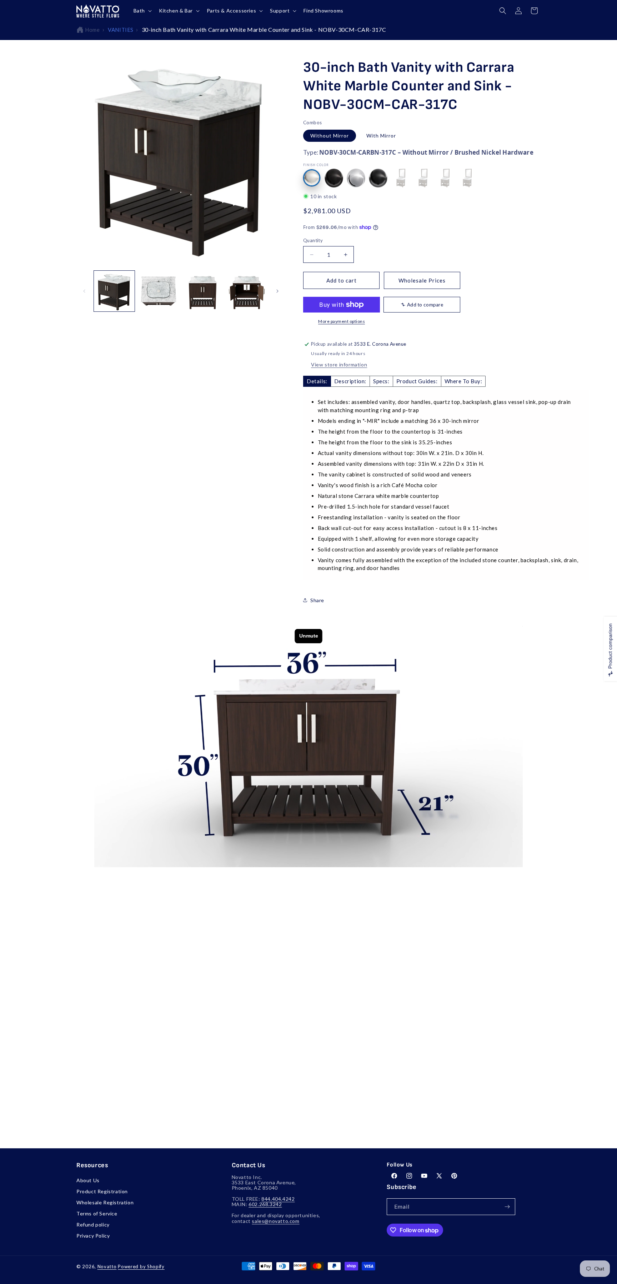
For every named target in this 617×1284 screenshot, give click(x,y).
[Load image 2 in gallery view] (158, 291)
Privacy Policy (93, 1236)
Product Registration (102, 1191)
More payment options (341, 321)
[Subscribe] (507, 1206)
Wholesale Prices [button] (422, 280)
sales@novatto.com (275, 1221)
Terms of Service (96, 1213)
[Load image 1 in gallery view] (114, 291)
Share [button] (317, 600)
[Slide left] (84, 291)
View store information (339, 364)
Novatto (107, 1266)
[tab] (317, 381)
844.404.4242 (278, 1199)
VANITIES (121, 29)
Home (92, 29)
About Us (88, 1180)
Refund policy (93, 1224)
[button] (142, 10)
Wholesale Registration (105, 1202)
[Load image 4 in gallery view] (246, 291)
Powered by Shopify (141, 1266)
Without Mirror (329, 136)
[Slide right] (277, 291)
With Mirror (381, 136)
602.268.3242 (265, 1204)
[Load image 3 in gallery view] (202, 291)
